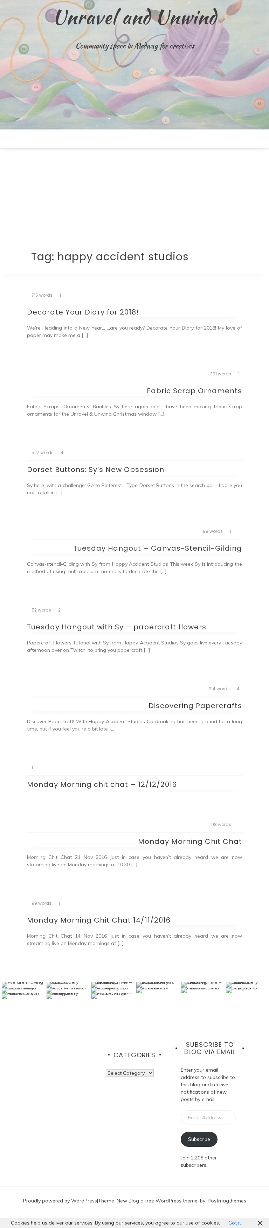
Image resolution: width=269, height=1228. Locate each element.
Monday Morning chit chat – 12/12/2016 (102, 784)
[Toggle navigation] (7, 170)
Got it (234, 1223)
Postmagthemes (227, 1201)
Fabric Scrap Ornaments (194, 391)
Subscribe (199, 1139)
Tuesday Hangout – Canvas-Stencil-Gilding (157, 548)
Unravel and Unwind (134, 16)
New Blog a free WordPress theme (157, 1201)
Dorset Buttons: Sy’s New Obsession (95, 469)
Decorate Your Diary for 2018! (83, 312)
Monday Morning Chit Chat (190, 841)
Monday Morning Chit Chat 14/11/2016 (99, 920)
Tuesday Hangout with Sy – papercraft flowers (116, 627)
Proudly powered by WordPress (60, 1201)
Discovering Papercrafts (195, 706)
